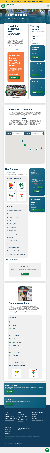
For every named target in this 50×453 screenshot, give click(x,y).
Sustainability (34, 414)
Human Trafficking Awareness (37, 424)
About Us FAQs (7, 433)
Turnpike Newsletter (23, 417)
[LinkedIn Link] (9, 438)
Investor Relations (8, 425)
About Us (7, 412)
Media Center (20, 421)
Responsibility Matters (37, 412)
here (17, 49)
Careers (18, 436)
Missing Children (36, 43)
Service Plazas (35, 36)
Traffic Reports (21, 414)
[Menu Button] (48, 5)
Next (26, 92)
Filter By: (28, 133)
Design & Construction (37, 40)
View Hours (25, 273)
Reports (37, 420)
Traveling (13, 18)
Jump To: (9, 133)
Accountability (34, 418)
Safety (33, 38)
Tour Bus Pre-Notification (38, 31)
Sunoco (16, 375)
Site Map (29, 436)
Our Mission (7, 414)
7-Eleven (33, 376)
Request (22, 424)
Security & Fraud (8, 431)
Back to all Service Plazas (12, 259)
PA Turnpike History (8, 423)
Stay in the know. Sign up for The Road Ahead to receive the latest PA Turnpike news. (26, 1)
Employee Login (36, 436)
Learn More (35, 57)
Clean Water (34, 416)
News (19, 412)
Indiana (32, 204)
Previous (6, 92)
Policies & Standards (8, 429)
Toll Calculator (35, 29)
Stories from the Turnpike (23, 419)
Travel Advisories (36, 34)
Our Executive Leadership (9, 420)
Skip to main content (10, 5)
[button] (22, 141)
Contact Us (23, 436)
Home (9, 18)
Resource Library (8, 427)
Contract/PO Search (10, 436)
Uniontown (33, 202)
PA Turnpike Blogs (21, 422)
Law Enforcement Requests (23, 426)
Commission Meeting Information (11, 418)
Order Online (40, 187)
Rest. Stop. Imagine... (37, 92)
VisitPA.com (34, 209)
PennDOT (24, 118)
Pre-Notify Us (14, 77)
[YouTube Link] (11, 438)
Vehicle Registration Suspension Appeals (24, 429)
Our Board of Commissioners (10, 416)
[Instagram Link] (8, 438)
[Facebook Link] (5, 438)
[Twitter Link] (6, 438)
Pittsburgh (33, 207)
